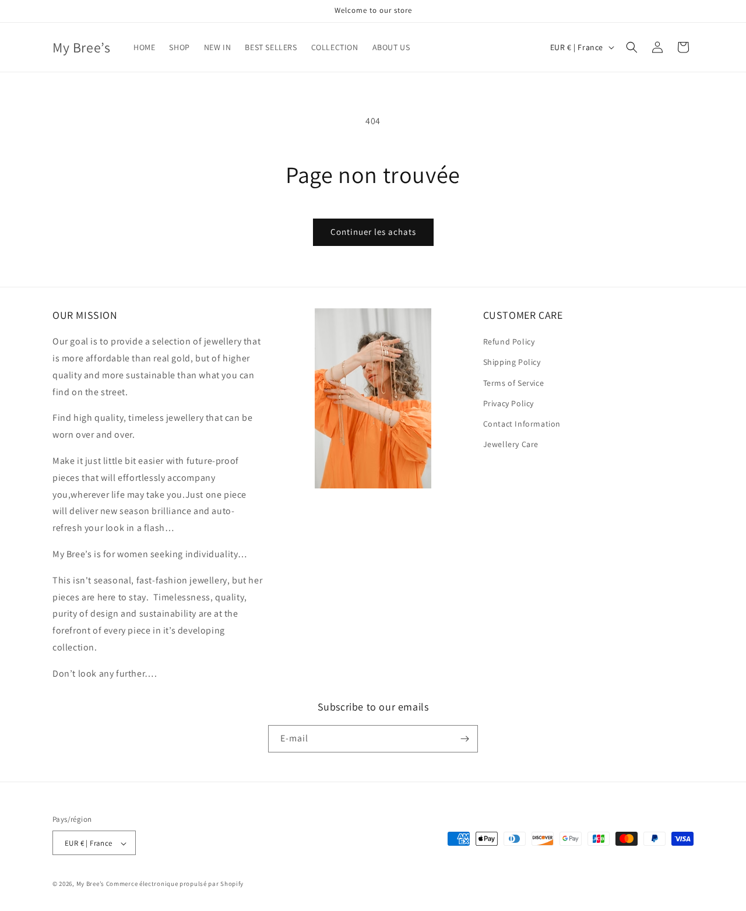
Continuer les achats (373, 231)
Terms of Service (513, 383)
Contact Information (522, 423)
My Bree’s (91, 884)
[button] (632, 47)
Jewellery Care (511, 444)
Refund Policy (509, 341)
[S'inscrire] (464, 738)
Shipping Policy (512, 362)
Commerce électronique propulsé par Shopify (175, 884)
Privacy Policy (508, 403)
